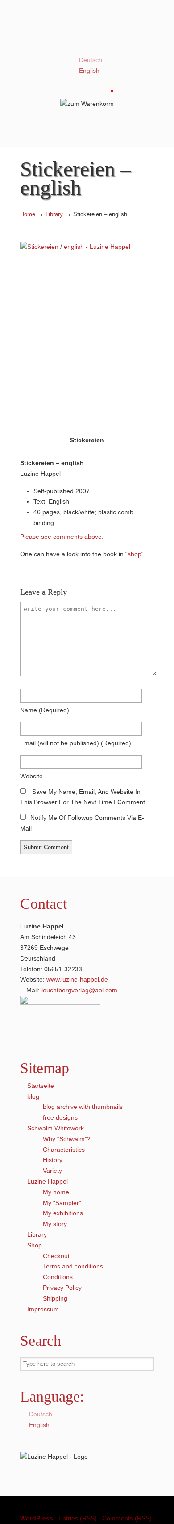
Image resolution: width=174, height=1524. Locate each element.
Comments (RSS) (127, 1518)
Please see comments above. (62, 536)
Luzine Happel (87, 30)
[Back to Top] (163, 1513)
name (44, 710)
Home (27, 214)
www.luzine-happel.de (77, 979)
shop (134, 554)
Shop (34, 1245)
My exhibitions (63, 1213)
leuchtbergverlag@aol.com (79, 990)
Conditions (58, 1276)
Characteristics (64, 1149)
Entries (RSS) (77, 1518)
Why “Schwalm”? (67, 1138)
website (31, 776)
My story (55, 1223)
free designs (60, 1117)
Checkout (56, 1256)
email (75, 743)
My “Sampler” (62, 1202)
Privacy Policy (62, 1287)
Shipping (55, 1298)
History (52, 1159)
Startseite (40, 1085)
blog (33, 1096)
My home (56, 1192)
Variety (52, 1170)
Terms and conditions (73, 1266)
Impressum (43, 1309)
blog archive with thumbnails (83, 1106)
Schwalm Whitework (55, 1128)
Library (54, 214)
